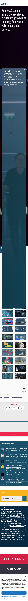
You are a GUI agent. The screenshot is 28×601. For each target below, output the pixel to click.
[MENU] (26, 4)
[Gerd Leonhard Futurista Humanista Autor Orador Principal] (3, 4)
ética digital (17, 515)
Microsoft (15, 527)
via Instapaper (6, 539)
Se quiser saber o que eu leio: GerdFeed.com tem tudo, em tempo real (16, 461)
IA (2, 509)
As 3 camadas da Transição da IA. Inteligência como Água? (15, 473)
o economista (12, 535)
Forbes (9, 519)
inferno (3, 527)
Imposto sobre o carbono (17, 397)
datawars (5, 515)
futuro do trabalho (15, 523)
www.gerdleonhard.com (13, 73)
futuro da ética (9, 521)
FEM (3, 541)
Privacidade (15, 531)
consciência (15, 513)
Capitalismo (6, 397)
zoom (8, 541)
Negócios (6, 513)
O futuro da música (5, 523)
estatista (13, 533)
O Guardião (21, 535)
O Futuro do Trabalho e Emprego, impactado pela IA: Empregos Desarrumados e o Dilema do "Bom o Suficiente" (15, 468)
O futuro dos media (21, 521)
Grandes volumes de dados (11, 511)
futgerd (13, 519)
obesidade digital (6, 517)
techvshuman (4, 535)
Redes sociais (5, 533)
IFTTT (11, 527)
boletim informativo (21, 529)
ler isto (22, 531)
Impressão (24, 596)
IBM (7, 527)
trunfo (9, 537)
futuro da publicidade (20, 519)
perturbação (14, 517)
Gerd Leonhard (18, 525)
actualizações (17, 537)
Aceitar (14, 593)
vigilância (19, 533)
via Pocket (15, 539)
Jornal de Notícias (5, 531)
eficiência (21, 517)
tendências (4, 537)
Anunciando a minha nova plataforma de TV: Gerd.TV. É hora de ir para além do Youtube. (16, 450)
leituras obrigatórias (9, 529)
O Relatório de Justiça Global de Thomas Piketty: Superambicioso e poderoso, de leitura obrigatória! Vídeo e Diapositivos (16, 456)
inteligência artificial (9, 509)
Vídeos (21, 539)
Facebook (3, 519)
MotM (20, 527)
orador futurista (5, 525)
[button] (26, 576)
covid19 (21, 513)
